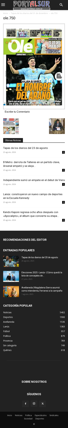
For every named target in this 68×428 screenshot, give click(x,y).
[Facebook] (25, 404)
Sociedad (28, 418)
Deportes (39, 418)
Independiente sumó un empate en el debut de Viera (34, 180)
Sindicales (53, 415)
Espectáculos (40, 415)
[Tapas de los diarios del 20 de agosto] (11, 261)
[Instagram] (34, 403)
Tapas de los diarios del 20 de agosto (40, 257)
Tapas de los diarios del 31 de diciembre (29, 13)
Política (28, 415)
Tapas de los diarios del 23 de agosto (25, 148)
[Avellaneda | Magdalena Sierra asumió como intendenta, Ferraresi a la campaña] (11, 291)
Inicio (5, 13)
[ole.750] (34, 108)
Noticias (18, 415)
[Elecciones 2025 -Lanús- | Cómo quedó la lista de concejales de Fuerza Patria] (11, 276)
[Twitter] (42, 404)
